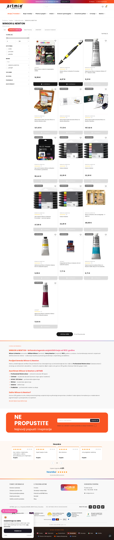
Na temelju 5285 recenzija (57, 475)
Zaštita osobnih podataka (17, 499)
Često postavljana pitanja (17, 493)
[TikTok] (102, 507)
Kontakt (36, 496)
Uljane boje (17, 401)
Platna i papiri (41, 14)
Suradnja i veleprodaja (40, 490)
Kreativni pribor (80, 14)
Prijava (92, 1)
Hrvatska (72, 533)
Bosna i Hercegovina (44, 536)
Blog (35, 499)
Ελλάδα (99, 533)
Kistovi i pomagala (64, 14)
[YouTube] (98, 507)
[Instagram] (94, 507)
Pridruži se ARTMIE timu (41, 493)
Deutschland (60, 533)
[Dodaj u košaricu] (45, 84)
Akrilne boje (23, 401)
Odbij (5, 535)
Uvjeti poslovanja (14, 496)
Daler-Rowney (28, 30)
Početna (5, 20)
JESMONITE (38, 30)
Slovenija (81, 533)
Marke (101, 14)
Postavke (29, 535)
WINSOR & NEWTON (15, 30)
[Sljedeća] (61, 463)
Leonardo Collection (50, 30)
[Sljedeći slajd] (80, 52)
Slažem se (17, 531)
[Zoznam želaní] (102, 6)
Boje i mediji (27, 14)
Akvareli (11, 401)
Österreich (49, 533)
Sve (5, 30)
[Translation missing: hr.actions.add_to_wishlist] (55, 40)
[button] (105, 33)
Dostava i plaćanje (15, 487)
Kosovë (73, 536)
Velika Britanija (19, 20)
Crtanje (92, 14)
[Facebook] (90, 507)
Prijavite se (94, 420)
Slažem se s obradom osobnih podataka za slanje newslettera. (75, 426)
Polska (40, 533)
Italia (90, 533)
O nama (36, 487)
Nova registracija (102, 1)
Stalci (51, 14)
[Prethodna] (52, 463)
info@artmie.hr (90, 493)
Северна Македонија (60, 536)
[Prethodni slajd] (62, 52)
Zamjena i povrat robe (16, 490)
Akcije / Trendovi (14, 14)
